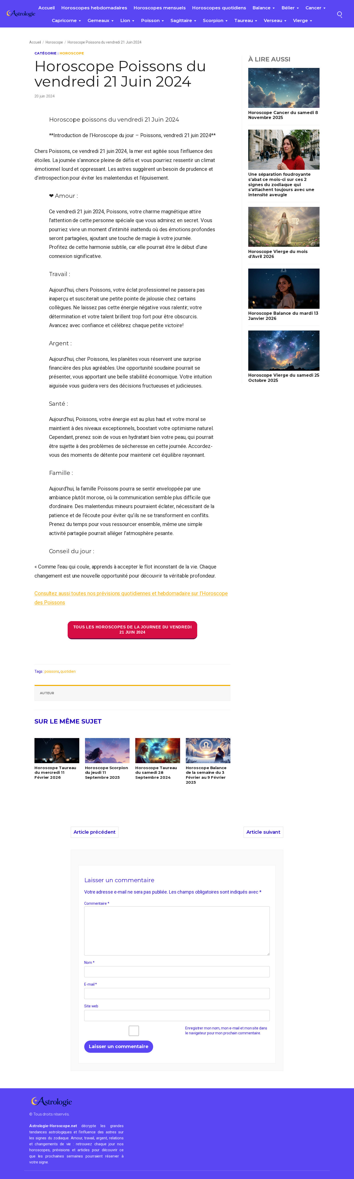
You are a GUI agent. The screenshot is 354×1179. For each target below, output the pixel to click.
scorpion (213, 20)
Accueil (46, 7)
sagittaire (181, 20)
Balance (261, 7)
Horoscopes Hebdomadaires (94, 7)
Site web (91, 1006)
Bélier (288, 7)
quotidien (67, 671)
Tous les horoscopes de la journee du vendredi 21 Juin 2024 (132, 629)
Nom (89, 962)
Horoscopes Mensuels (159, 7)
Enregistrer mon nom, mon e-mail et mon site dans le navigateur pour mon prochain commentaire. (226, 1030)
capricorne (64, 20)
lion (125, 20)
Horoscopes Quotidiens (219, 7)
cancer (313, 7)
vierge (300, 20)
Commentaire (96, 903)
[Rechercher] (339, 13)
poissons (52, 671)
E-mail (90, 984)
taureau (243, 20)
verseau (273, 20)
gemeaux (98, 20)
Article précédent (95, 832)
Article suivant (263, 832)
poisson (150, 20)
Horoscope (54, 42)
